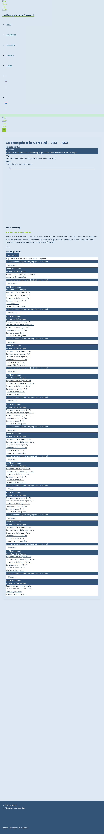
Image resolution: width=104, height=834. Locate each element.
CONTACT (10, 55)
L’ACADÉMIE (11, 45)
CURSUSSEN (11, 35)
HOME (9, 25)
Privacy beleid (11, 805)
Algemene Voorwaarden (15, 808)
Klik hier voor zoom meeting (18, 232)
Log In (9, 65)
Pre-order (10, 150)
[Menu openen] (4, 130)
